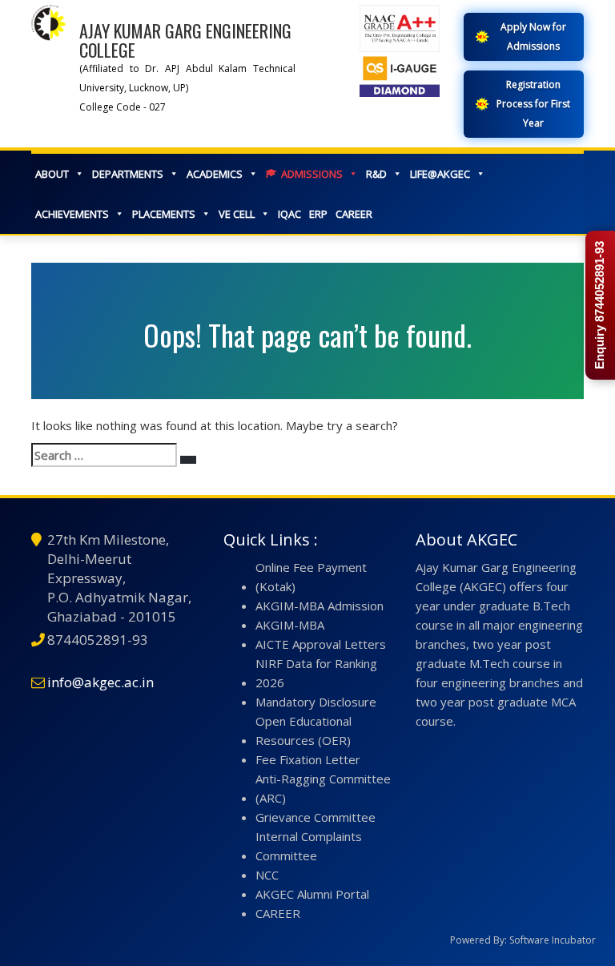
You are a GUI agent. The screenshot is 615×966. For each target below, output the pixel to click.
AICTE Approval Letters (320, 644)
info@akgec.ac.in (100, 682)
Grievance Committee (315, 817)
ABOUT (52, 174)
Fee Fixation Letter (307, 759)
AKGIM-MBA (289, 625)
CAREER (354, 214)
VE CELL (237, 214)
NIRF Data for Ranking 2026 (316, 672)
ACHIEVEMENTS (72, 214)
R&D (376, 174)
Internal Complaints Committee (308, 845)
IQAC (289, 214)
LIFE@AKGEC (440, 174)
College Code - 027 (122, 107)
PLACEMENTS (163, 214)
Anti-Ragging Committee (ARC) (323, 788)
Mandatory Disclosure (315, 702)
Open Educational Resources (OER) (303, 730)
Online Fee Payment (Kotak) (311, 576)
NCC (267, 875)
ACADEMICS (215, 174)
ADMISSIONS (312, 174)
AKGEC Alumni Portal (312, 894)
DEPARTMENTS (127, 174)
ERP (318, 214)
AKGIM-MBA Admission (319, 606)
